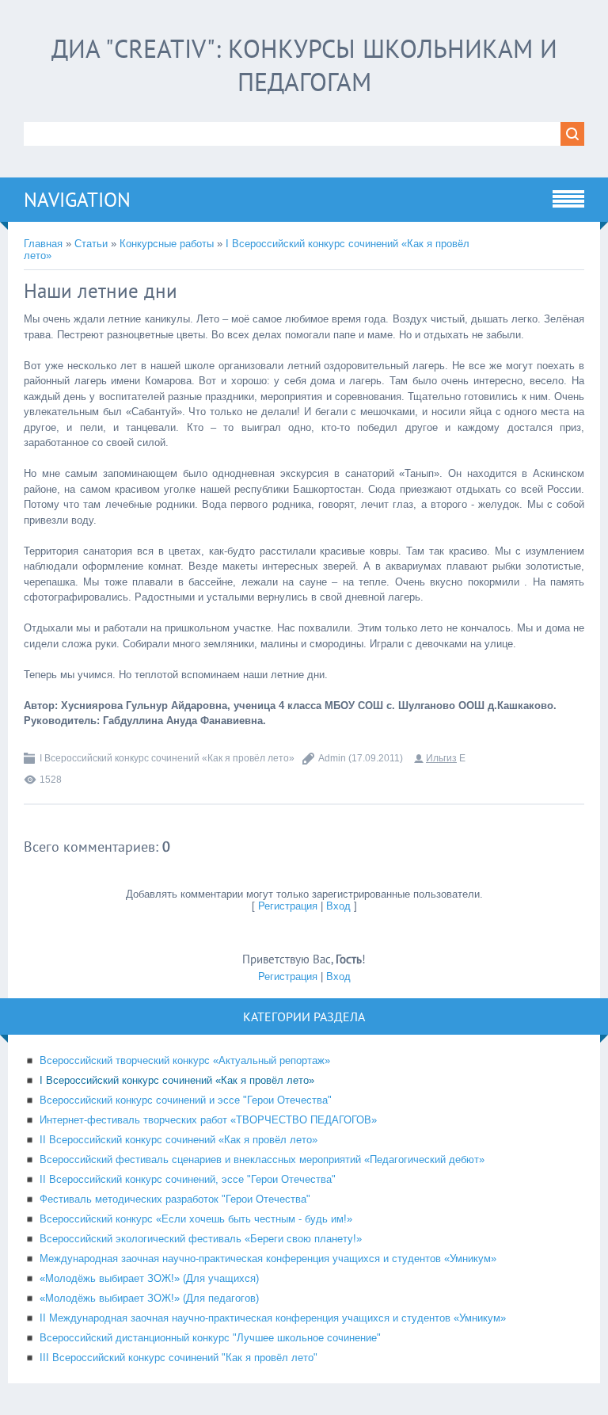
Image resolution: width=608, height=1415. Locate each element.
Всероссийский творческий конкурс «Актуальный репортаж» (185, 1060)
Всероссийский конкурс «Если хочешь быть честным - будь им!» (196, 1219)
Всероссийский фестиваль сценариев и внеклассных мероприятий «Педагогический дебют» (262, 1159)
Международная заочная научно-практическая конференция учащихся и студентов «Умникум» (268, 1258)
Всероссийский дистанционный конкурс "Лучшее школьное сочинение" (210, 1338)
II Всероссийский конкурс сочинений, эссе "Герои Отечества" (188, 1179)
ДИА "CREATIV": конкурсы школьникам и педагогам (304, 65)
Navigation (77, 199)
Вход (338, 906)
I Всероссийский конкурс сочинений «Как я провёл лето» (167, 758)
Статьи (91, 244)
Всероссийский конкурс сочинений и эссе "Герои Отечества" (186, 1100)
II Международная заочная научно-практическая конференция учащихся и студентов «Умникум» (273, 1318)
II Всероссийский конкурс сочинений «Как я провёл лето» (178, 1140)
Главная (43, 244)
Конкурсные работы (167, 244)
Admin (332, 758)
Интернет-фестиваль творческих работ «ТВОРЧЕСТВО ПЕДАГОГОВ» (208, 1120)
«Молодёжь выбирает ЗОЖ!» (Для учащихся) (149, 1278)
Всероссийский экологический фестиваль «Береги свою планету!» (201, 1239)
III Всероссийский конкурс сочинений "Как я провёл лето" (178, 1358)
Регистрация (287, 906)
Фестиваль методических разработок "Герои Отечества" (175, 1199)
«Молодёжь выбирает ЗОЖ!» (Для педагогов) (149, 1298)
